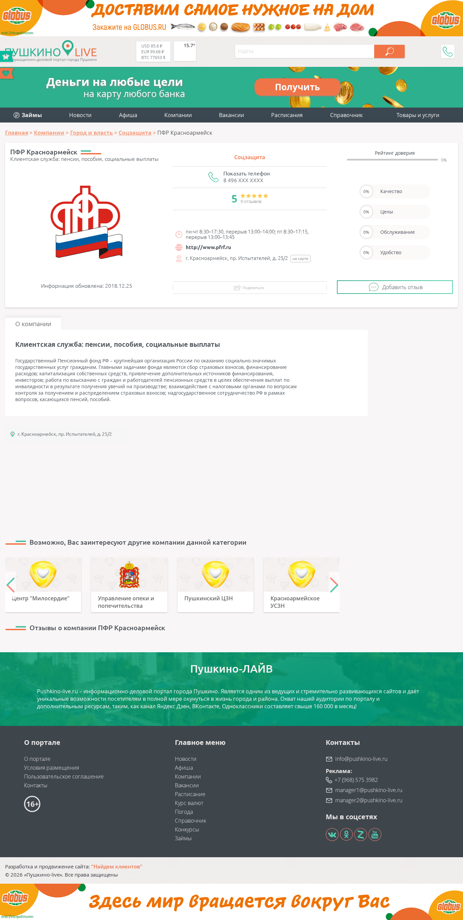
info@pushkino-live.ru (361, 759)
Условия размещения (51, 767)
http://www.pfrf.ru (208, 247)
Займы (183, 838)
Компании (178, 115)
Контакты (35, 785)
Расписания (287, 115)
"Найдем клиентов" (116, 866)
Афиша (128, 115)
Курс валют (189, 803)
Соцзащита (249, 157)
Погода (184, 811)
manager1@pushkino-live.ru (368, 790)
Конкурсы (187, 829)
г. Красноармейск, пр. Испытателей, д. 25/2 (65, 434)
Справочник (346, 115)
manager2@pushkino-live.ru (368, 800)
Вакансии (231, 115)
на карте (300, 258)
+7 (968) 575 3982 (356, 780)
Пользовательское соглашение (64, 776)
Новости (80, 115)
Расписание (190, 794)
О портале (37, 759)
